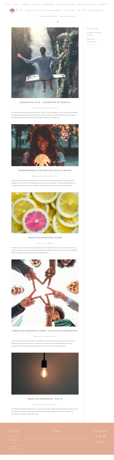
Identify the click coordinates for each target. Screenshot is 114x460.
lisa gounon (38, 108)
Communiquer (48, 4)
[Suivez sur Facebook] (96, 436)
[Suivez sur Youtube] (104, 436)
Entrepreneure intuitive (87, 4)
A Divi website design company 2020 (50, 457)
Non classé (81, 10)
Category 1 (26, 4)
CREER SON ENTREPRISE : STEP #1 (45, 399)
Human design (31, 10)
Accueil (8, 4)
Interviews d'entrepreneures (50, 10)
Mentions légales (92, 28)
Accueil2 (16, 4)
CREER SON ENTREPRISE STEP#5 (45, 238)
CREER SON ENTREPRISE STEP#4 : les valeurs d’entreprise (44, 331)
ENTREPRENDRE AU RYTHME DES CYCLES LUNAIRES (45, 170)
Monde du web (69, 10)
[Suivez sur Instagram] (100, 436)
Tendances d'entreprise (48, 16)
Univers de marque (67, 16)
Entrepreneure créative (65, 4)
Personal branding (95, 10)
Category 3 (37, 4)
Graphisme (103, 4)
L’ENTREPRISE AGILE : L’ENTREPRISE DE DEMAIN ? (45, 102)
